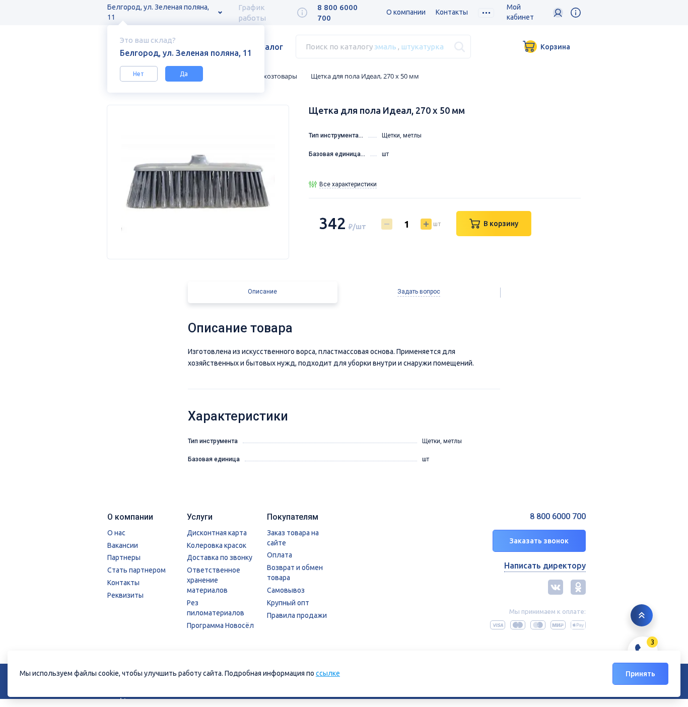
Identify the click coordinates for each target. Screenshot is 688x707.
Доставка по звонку (219, 557)
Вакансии (122, 545)
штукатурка (422, 46)
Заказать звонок (539, 541)
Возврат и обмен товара (295, 572)
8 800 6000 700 (558, 516)
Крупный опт (288, 603)
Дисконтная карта (217, 533)
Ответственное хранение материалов (213, 580)
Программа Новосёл (220, 625)
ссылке (328, 673)
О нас (116, 533)
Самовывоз (286, 590)
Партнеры (124, 557)
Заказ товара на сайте (293, 538)
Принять (640, 674)
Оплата (279, 555)
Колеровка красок (216, 545)
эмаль (385, 46)
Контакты (452, 12)
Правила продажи (297, 615)
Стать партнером (136, 570)
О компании (406, 12)
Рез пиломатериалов (215, 608)
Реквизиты (125, 595)
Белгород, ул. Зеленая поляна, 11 (158, 12)
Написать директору (545, 565)
